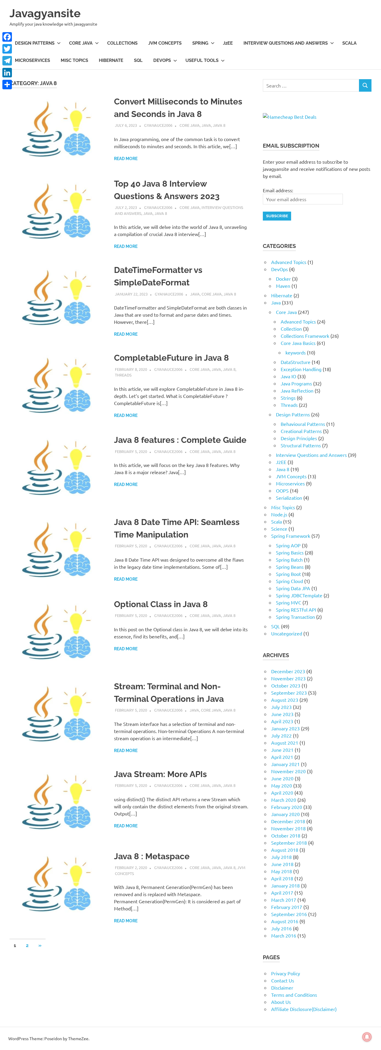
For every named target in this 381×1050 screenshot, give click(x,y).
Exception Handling (301, 369)
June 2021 (282, 750)
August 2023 (284, 700)
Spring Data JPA (293, 588)
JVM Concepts (165, 43)
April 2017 (282, 893)
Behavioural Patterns (303, 424)
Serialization (289, 498)
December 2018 (288, 821)
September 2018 (289, 843)
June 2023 (282, 714)
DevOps (162, 60)
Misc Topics (74, 60)
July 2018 (281, 857)
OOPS (282, 490)
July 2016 (281, 928)
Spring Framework (290, 536)
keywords (295, 352)
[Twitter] (7, 49)
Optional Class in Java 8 (161, 604)
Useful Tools (201, 60)
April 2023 (282, 721)
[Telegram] (7, 61)
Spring (200, 43)
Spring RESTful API (296, 609)
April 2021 (282, 757)
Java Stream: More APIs (160, 774)
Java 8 (219, 125)
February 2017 (286, 907)
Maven (283, 286)
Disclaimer (282, 987)
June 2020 (282, 778)
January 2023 (285, 728)
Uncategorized (286, 633)
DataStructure (295, 362)
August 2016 (284, 921)
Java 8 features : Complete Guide (180, 440)
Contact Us (282, 980)
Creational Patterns (301, 431)
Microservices (32, 60)
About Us (281, 1002)
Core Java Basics (298, 343)
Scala (349, 43)
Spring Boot (288, 574)
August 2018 (284, 850)
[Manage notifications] (367, 1037)
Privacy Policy (285, 973)
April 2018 (282, 878)
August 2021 (284, 743)
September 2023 (289, 693)
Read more (126, 158)
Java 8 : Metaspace (152, 856)
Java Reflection (297, 390)
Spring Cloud (289, 581)
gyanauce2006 (158, 125)
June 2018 (282, 864)
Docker (283, 279)
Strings (288, 398)
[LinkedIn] (7, 73)
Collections (122, 43)
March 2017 (283, 900)
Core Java (81, 43)
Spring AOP (288, 545)
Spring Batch (289, 559)
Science (279, 529)
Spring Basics (290, 552)
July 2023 (281, 707)
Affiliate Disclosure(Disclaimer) (304, 1009)
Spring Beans (290, 567)
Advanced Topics (288, 262)
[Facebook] (7, 37)
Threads (123, 374)
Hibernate (111, 60)
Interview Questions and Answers (285, 43)
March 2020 (283, 800)
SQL (138, 60)
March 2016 (283, 935)
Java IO (288, 376)
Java (206, 125)
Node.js (279, 514)
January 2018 (285, 885)
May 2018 (281, 871)
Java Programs (296, 383)
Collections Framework (305, 336)
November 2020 (288, 771)
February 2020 (286, 807)
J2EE (228, 43)
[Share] (7, 84)
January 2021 (285, 764)
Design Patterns (34, 43)
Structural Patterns (301, 445)
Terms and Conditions (294, 995)
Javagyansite (45, 13)
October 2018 (285, 835)
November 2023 (288, 678)
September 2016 (289, 914)
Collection (291, 329)
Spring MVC (288, 602)
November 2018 (288, 828)
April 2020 (282, 793)
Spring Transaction (295, 617)
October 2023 (285, 685)
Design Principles (299, 438)
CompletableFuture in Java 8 (171, 358)
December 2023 (288, 671)
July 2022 (281, 735)
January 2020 (285, 814)
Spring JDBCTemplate (299, 595)
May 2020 (281, 785)
